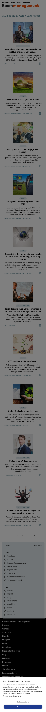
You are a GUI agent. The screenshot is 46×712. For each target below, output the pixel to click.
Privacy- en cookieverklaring (12, 696)
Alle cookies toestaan (23, 707)
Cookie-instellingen (23, 702)
